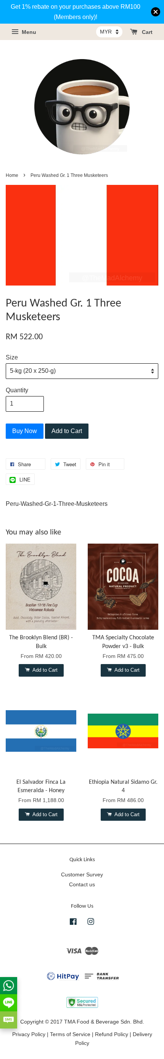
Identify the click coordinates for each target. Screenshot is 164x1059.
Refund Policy (111, 1034)
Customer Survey (82, 875)
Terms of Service (70, 1034)
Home (12, 175)
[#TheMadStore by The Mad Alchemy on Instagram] (91, 923)
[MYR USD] (109, 31)
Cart (146, 32)
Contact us (82, 884)
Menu (28, 32)
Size (12, 357)
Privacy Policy (28, 1034)
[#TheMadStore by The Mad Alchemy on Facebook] (73, 923)
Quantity (17, 390)
